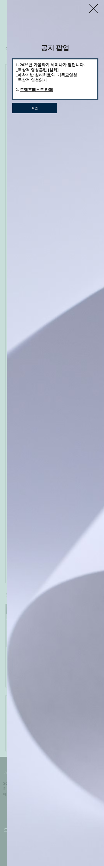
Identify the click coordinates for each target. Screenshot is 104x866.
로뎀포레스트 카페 (36, 90)
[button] (93, 8)
